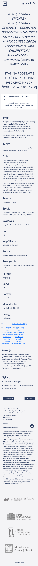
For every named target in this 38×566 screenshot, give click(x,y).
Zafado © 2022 (19, 562)
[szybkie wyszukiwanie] (34, 3)
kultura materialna (27, 385)
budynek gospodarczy (11, 385)
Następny (29, 398)
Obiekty (28, 96)
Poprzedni (9, 398)
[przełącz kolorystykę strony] (23, 4)
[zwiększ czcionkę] (30, 3)
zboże (14, 389)
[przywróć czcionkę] (29, 4)
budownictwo (8, 382)
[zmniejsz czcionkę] (27, 4)
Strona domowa (12, 96)
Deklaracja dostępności (10, 427)
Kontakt (5, 423)
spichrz (6, 389)
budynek (18, 382)
